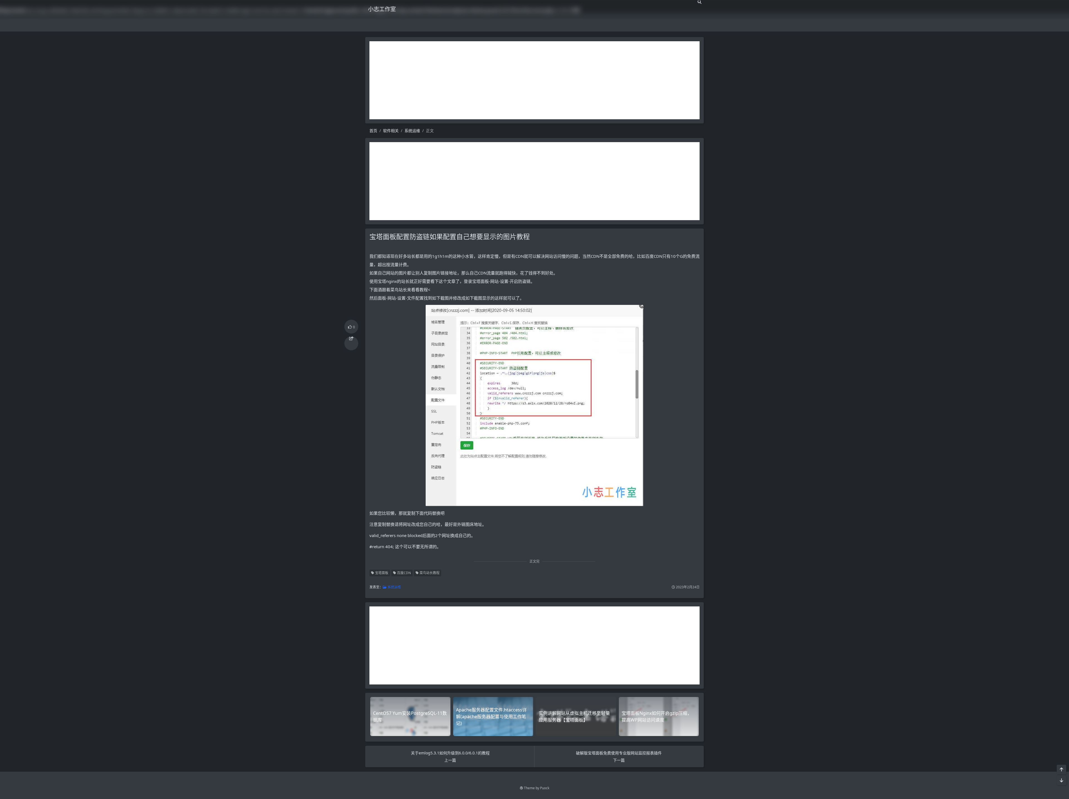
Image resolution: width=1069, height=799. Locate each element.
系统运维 (412, 130)
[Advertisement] (534, 80)
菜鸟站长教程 (429, 572)
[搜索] (699, 2)
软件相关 (391, 130)
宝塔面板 (381, 572)
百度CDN (403, 572)
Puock (544, 788)
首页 (373, 130)
